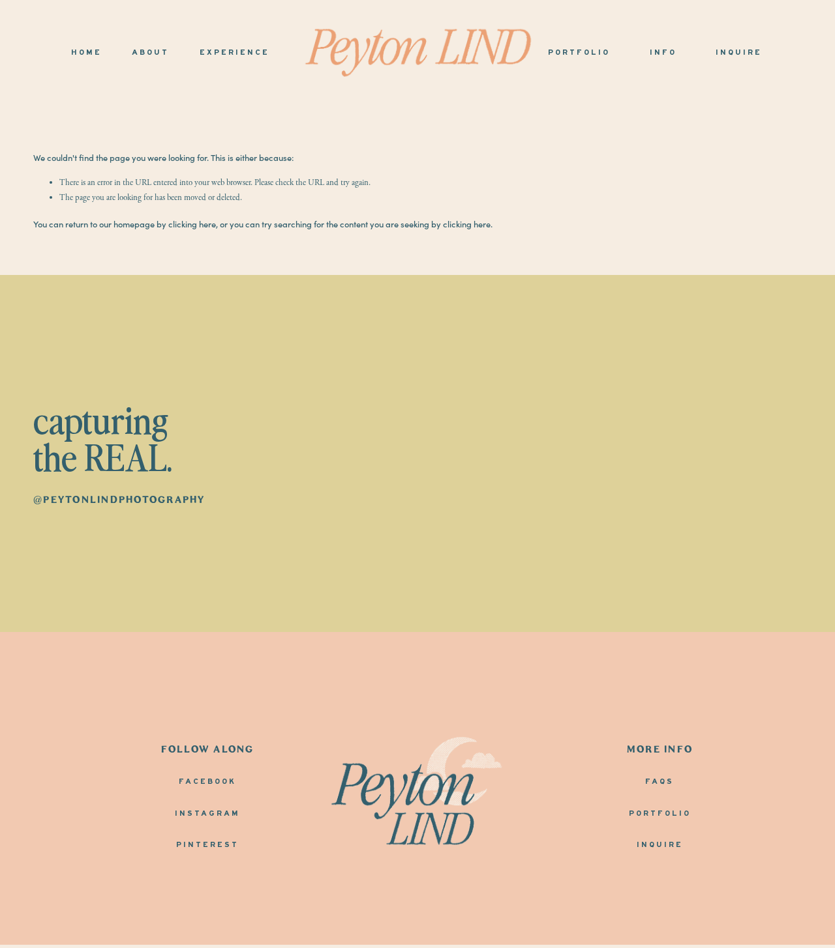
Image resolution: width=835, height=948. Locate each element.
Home (86, 53)
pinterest (207, 845)
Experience (234, 53)
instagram (207, 814)
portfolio (660, 814)
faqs (659, 782)
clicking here (192, 223)
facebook (207, 782)
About (150, 53)
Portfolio (579, 53)
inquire (660, 845)
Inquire (739, 53)
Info (663, 53)
